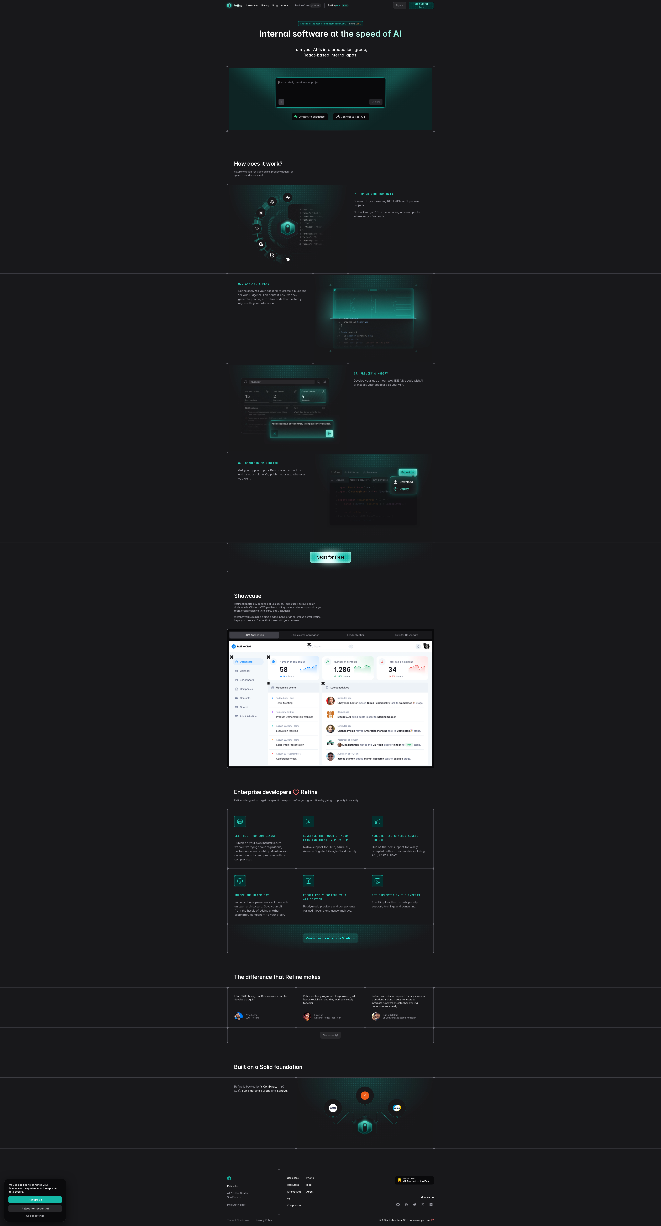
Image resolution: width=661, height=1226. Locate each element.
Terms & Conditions (238, 1220)
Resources (293, 1184)
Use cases (252, 5)
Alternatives (294, 1191)
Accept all (35, 1199)
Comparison (294, 1205)
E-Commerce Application (305, 634)
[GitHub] (398, 1204)
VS (288, 1198)
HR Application (356, 634)
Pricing (265, 5)
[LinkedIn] (431, 1204)
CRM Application (254, 634)
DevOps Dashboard (406, 634)
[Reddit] (414, 1204)
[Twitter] (423, 1204)
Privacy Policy (264, 1220)
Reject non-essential (35, 1208)
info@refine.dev (236, 1204)
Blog (275, 5)
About (284, 5)
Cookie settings (35, 1215)
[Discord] (406, 1204)
